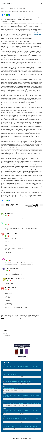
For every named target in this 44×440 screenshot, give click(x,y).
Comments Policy (33, 435)
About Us (12, 435)
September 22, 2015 (4, 8)
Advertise (40, 435)
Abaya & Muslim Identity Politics (11, 374)
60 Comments (22, 8)
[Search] (4, 324)
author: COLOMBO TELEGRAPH (14, 8)
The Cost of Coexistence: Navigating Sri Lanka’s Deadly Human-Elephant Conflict (21, 403)
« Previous (3, 311)
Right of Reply (25, 435)
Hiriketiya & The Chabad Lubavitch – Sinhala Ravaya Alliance (17, 381)
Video (3, 435)
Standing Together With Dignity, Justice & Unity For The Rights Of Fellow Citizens (22, 426)
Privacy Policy (18, 435)
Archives (5, 333)
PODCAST (7, 435)
